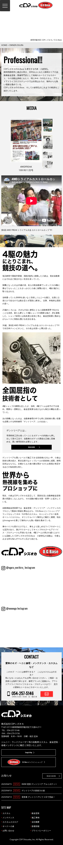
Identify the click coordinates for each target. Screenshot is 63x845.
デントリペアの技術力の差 (33, 790)
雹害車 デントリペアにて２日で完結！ (38, 797)
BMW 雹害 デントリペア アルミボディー (39, 784)
